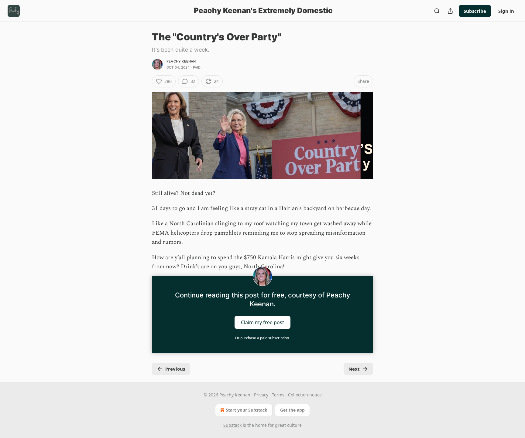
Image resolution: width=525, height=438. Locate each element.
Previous (175, 369)
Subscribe (475, 11)
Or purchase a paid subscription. (262, 338)
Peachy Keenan (181, 61)
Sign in (506, 11)
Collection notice (305, 395)
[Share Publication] (450, 11)
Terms (278, 395)
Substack (232, 425)
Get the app (292, 410)
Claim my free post (262, 322)
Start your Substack (246, 410)
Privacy (261, 395)
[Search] (437, 11)
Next (354, 369)
